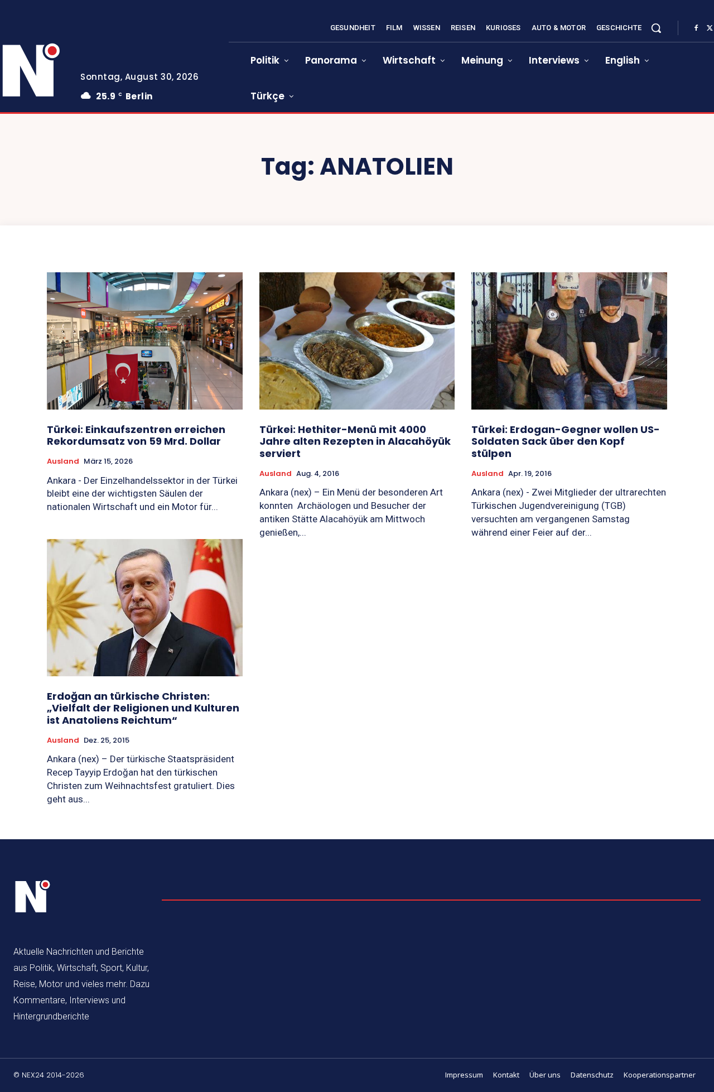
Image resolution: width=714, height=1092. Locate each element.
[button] (656, 28)
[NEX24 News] (32, 896)
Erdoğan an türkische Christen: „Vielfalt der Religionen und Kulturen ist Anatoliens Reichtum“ (143, 708)
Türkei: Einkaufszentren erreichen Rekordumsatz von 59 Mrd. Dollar (136, 435)
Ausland (63, 461)
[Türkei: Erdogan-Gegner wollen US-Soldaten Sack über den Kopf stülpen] (569, 340)
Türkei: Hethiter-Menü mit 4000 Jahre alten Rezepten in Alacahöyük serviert (355, 441)
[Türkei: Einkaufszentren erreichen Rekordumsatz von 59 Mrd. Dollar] (145, 340)
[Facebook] (696, 28)
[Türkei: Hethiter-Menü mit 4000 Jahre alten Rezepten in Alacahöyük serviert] (357, 340)
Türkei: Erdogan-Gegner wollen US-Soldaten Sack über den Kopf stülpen (565, 441)
